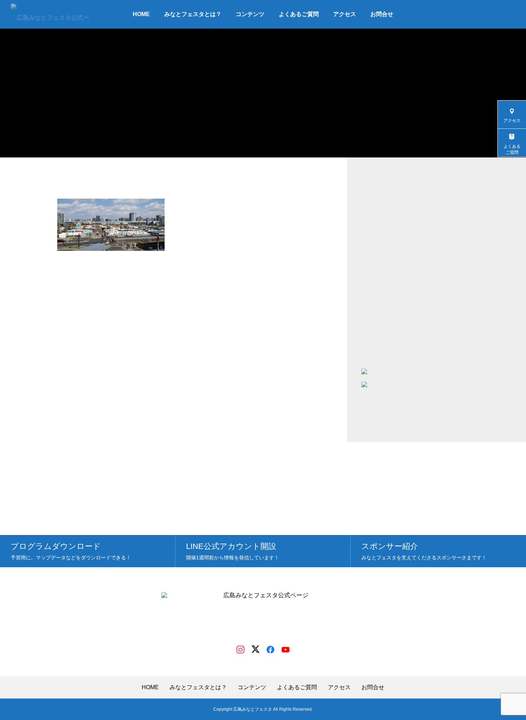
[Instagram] (240, 649)
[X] (255, 649)
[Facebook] (270, 649)
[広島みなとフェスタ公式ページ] (50, 14)
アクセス (344, 14)
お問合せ (381, 14)
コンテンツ (250, 14)
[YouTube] (285, 649)
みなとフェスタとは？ (192, 14)
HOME (141, 14)
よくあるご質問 (299, 14)
